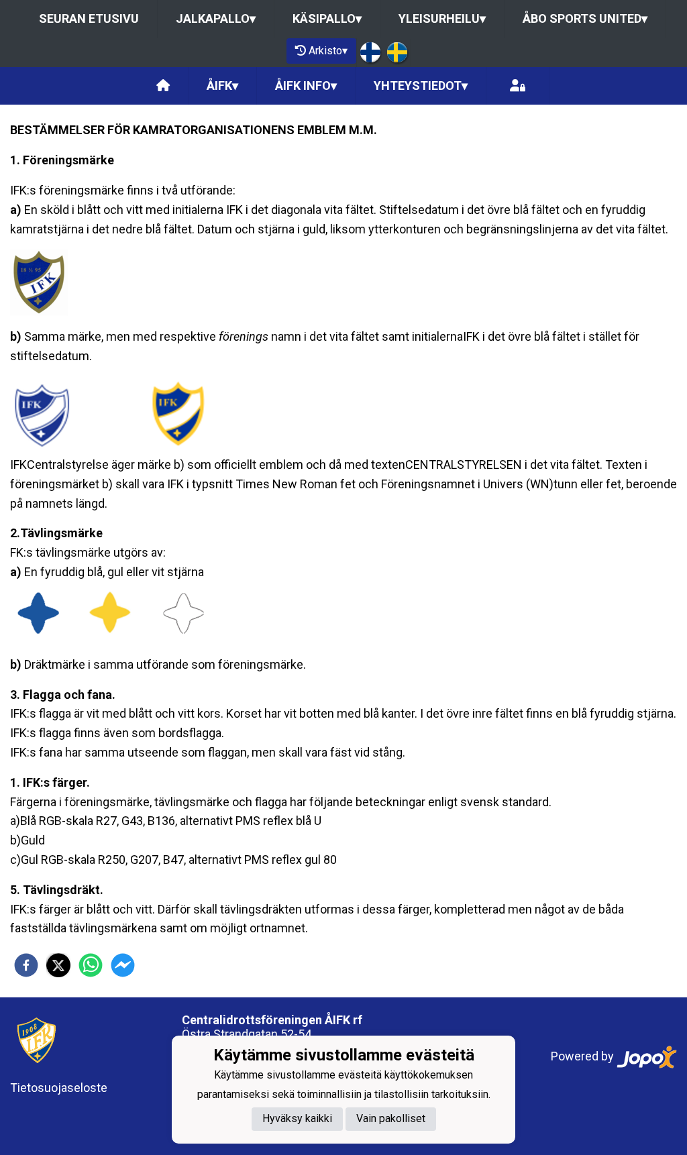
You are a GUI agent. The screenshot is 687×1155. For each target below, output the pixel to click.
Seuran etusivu (89, 18)
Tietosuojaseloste (58, 1088)
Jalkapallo (216, 18)
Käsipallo (327, 18)
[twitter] (58, 965)
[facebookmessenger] (123, 965)
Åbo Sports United (585, 18)
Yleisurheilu (442, 18)
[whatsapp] (90, 965)
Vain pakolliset (390, 1118)
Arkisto (328, 50)
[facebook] (26, 965)
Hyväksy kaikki (297, 1118)
